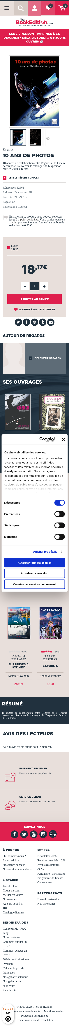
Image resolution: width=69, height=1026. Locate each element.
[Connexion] (34, 11)
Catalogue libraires (13, 912)
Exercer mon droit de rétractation (34, 1020)
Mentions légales (53, 1011)
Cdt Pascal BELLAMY (18, 658)
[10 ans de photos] (34, 124)
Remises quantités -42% (51, 860)
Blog (5, 933)
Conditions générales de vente (23, 1011)
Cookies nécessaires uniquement (34, 584)
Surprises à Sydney (18, 666)
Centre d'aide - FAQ (14, 928)
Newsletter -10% (47, 856)
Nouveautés (10, 899)
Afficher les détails (45, 551)
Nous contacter (11, 937)
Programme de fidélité (50, 878)
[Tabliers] (51, 411)
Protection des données (34, 1015)
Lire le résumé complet (23, 177)
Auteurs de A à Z (13, 903)
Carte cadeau (44, 882)
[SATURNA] (50, 622)
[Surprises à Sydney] (19, 622)
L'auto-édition (11, 860)
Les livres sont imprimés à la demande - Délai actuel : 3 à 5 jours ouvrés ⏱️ (34, 37)
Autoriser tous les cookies (34, 562)
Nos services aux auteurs (17, 869)
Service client (30, 796)
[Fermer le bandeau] (63, 439)
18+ (5, 908)
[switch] (59, 514)
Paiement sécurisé (33, 768)
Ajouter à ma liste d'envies (37, 309)
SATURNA (50, 666)
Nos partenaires (46, 903)
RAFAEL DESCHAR (50, 658)
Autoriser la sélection (34, 573)
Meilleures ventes (13, 894)
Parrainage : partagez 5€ (51, 873)
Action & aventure (18, 675)
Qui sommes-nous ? (14, 856)
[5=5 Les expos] (17, 411)
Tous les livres (11, 886)
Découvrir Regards (47, 358)
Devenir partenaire (48, 899)
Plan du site (9, 990)
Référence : (9, 187)
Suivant (48, 138)
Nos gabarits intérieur (15, 977)
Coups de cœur (11, 890)
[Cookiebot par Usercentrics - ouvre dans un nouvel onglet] (41, 439)
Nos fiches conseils (14, 864)
